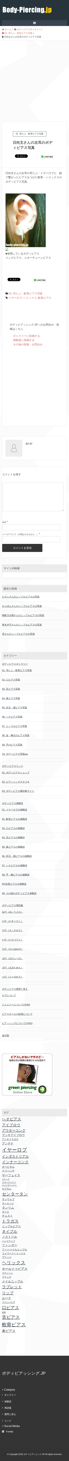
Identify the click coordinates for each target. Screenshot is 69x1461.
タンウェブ (8, 1199)
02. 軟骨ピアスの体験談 (14, 819)
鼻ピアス (8, 1331)
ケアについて (9, 995)
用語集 (7, 1408)
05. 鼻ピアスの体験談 (13, 847)
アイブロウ (11, 1125)
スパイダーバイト (9, 1185)
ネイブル (9, 1231)
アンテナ (7, 1143)
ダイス (5, 1212)
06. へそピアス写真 (12, 716)
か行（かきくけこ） (12, 921)
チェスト (7, 1215)
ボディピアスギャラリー (15, 664)
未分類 (5, 1035)
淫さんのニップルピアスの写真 (18, 634)
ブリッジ (6, 1257)
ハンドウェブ (8, 1241)
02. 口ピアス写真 (11, 679)
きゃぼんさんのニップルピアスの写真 (22, 606)
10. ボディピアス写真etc (15, 754)
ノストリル (9, 1237)
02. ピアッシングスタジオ (15, 781)
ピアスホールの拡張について (17, 1014)
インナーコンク (15, 1162)
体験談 (7, 1401)
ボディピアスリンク (12, 766)
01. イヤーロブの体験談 (14, 809)
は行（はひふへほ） (12, 958)
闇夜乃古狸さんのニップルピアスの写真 (23, 615)
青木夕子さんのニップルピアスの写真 (22, 624)
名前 (4, 522)
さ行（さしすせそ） (12, 930)
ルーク (6, 1298)
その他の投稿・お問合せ (28, 344)
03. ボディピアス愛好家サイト (18, 791)
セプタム (6, 1188)
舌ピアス (11, 1317)
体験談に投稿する (23, 340)
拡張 (4, 1312)
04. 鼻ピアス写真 (11, 698)
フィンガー (9, 1245)
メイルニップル (12, 1281)
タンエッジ (8, 1203)
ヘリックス (30, 297)
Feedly (9, 1431)
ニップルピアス (11, 1226)
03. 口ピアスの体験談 (13, 828)
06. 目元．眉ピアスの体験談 (17, 856)
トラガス (10, 1221)
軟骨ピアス (44, 297)
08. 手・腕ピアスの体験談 (15, 874)
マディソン (7, 1273)
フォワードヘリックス (13, 1253)
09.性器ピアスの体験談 (14, 884)
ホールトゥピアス (14, 1269)
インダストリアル (15, 1156)
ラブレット (12, 1287)
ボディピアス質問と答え (15, 989)
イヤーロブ (15, 297)
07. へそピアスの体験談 (14, 865)
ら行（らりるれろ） (12, 976)
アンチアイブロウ (13, 1135)
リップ (8, 1293)
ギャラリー (10, 1395)
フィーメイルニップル (14, 1249)
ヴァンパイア (8, 1302)
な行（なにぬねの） (12, 949)
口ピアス (10, 1307)
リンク (7, 1420)
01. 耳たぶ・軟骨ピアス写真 (26, 293)
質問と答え (10, 1414)
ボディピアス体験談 (12, 803)
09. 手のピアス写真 (12, 744)
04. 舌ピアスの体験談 (13, 837)
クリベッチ (8, 1170)
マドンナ (6, 1277)
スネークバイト (9, 1182)
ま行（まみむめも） (12, 967)
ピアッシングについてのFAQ (17, 1023)
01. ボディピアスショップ (15, 772)
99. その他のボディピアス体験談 (19, 893)
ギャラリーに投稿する (26, 335)
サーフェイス (11, 1175)
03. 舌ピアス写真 (11, 689)
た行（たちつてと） (12, 939)
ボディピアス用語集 (12, 905)
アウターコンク (13, 1130)
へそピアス (11, 1119)
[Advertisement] (34, 76)
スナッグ (5, 1179)
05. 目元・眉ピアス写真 (14, 707)
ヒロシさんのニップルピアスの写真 (21, 596)
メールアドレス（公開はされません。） (20, 534)
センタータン (15, 1194)
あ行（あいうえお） (12, 912)
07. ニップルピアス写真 (14, 726)
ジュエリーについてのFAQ (16, 1004)
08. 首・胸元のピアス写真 (15, 735)
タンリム (8, 1207)
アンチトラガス (10, 1139)
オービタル (8, 1167)
